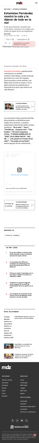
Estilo (3, 391)
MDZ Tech (23, 391)
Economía (5, 383)
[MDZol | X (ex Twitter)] (26, 420)
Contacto (23, 404)
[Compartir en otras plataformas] (9, 43)
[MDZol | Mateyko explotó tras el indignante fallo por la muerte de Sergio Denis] (33, 205)
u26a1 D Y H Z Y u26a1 (22, 191)
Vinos (4, 393)
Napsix (22, 393)
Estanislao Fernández (12, 71)
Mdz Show (7, 9)
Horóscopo (23, 383)
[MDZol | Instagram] (17, 420)
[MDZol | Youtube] (21, 420)
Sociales (4, 396)
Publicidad (23, 401)
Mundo (4, 388)
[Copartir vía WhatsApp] (5, 43)
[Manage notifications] (34, 435)
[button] (36, 3)
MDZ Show (7, 34)
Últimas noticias (7, 380)
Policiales (5, 385)
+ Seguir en (8, 39)
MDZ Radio (23, 385)
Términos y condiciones (28, 412)
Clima (22, 380)
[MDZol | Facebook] (12, 420)
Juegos (22, 388)
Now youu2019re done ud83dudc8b (16, 188)
